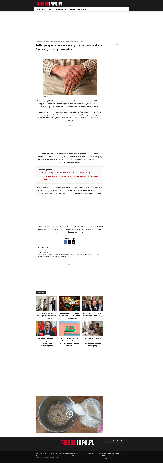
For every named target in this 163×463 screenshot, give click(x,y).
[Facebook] (65, 242)
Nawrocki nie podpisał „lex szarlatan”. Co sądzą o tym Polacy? (66, 173)
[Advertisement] (81, 27)
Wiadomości (46, 41)
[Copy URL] (73, 242)
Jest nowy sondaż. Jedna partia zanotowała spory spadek (92, 315)
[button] (125, 9)
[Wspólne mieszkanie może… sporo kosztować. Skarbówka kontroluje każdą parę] (92, 328)
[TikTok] (109, 441)
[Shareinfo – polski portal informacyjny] (49, 3)
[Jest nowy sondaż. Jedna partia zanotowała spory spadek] (92, 303)
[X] (69, 242)
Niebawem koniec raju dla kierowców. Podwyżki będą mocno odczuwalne (69, 315)
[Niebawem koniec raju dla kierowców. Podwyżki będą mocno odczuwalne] (69, 303)
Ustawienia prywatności (105, 458)
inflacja (42, 247)
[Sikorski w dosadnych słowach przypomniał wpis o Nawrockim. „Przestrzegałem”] (46, 328)
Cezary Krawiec (43, 54)
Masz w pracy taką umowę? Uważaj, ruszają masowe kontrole (46, 315)
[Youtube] (117, 441)
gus (38, 247)
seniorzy (47, 247)
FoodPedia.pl (117, 444)
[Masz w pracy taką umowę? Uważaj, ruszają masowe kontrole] (46, 303)
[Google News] (121, 441)
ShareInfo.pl (39, 41)
